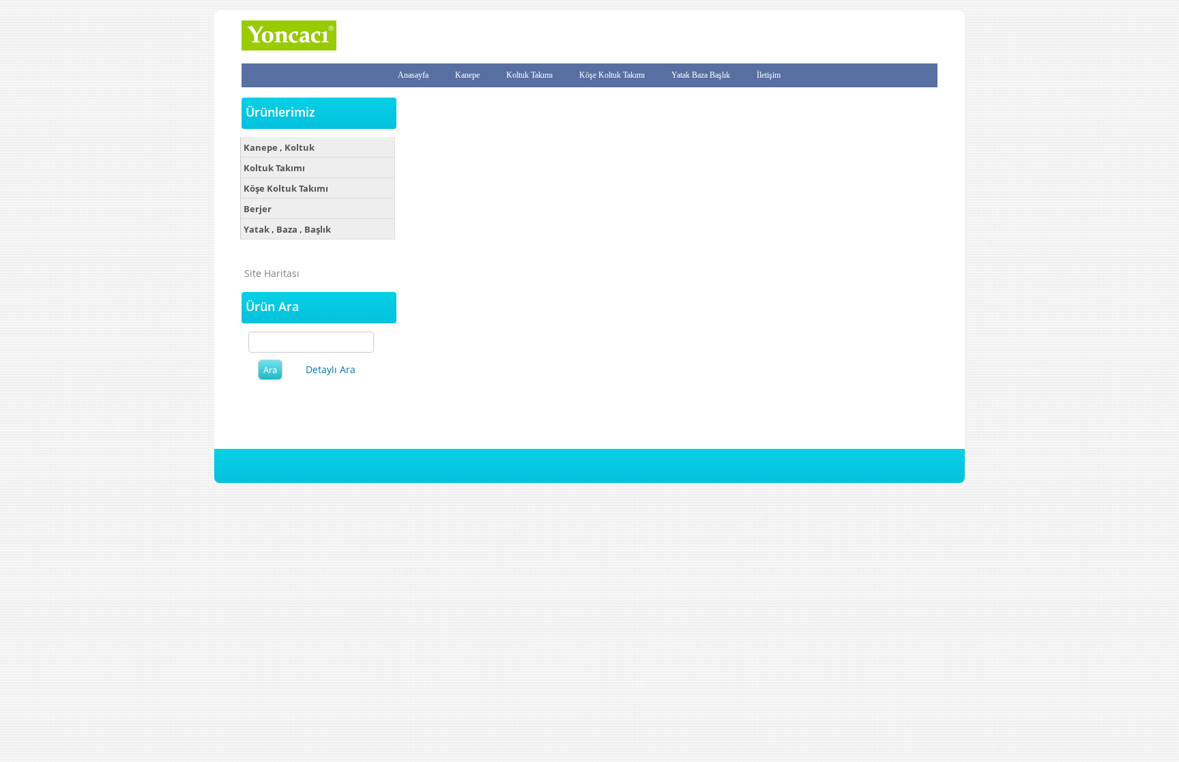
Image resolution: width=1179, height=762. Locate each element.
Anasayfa (413, 75)
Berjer (258, 209)
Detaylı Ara (330, 369)
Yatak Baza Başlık (700, 75)
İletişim (769, 75)
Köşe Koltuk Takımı (612, 75)
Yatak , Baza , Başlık (287, 229)
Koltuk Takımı (529, 75)
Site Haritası (272, 273)
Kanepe (467, 75)
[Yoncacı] (289, 47)
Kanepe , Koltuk (279, 147)
